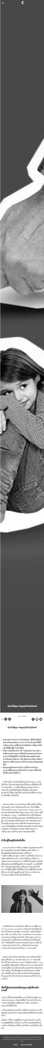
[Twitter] (40, 719)
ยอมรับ (15, 1045)
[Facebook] (33, 719)
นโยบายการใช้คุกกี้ (26, 1045)
